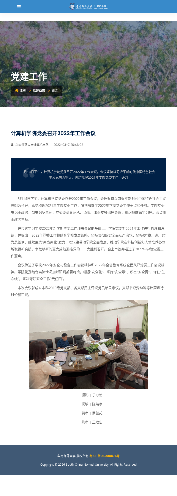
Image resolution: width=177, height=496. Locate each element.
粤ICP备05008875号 (104, 456)
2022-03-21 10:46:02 (68, 145)
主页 (22, 90)
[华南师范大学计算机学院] (88, 6)
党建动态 (39, 90)
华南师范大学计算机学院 (31, 145)
